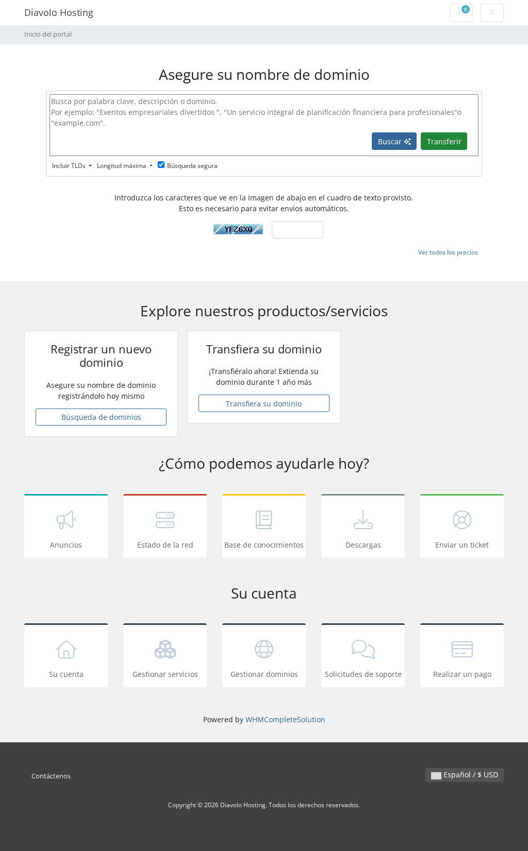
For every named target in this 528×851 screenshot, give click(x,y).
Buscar (391, 141)
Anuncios (66, 545)
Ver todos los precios (448, 252)
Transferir (444, 141)
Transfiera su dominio (264, 404)
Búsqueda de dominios (101, 417)
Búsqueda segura (192, 165)
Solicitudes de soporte (363, 674)
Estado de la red (165, 545)
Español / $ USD (469, 774)
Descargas (363, 545)
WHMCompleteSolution (285, 719)
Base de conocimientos (264, 545)
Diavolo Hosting (58, 12)
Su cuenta (66, 674)
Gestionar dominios (264, 674)
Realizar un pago (462, 674)
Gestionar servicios (165, 674)
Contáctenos (51, 776)
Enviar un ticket (462, 545)
